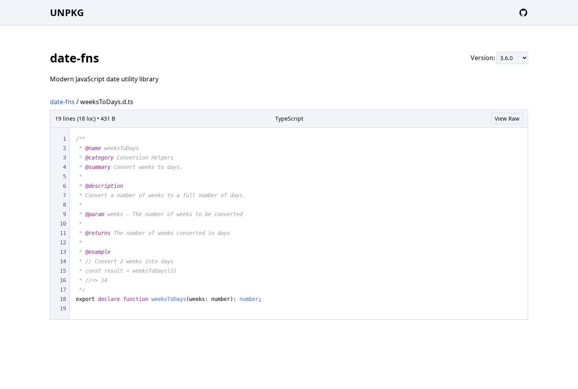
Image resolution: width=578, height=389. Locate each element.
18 (63, 299)
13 (63, 252)
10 (63, 223)
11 (63, 233)
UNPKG (67, 12)
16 (63, 280)
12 (63, 242)
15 (63, 271)
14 (63, 261)
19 (63, 308)
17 (63, 289)
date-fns (62, 101)
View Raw (507, 118)
